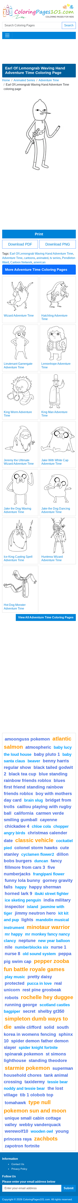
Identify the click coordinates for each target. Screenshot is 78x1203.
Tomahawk (15, 1102)
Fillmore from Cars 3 (25, 867)
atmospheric (38, 747)
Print (39, 234)
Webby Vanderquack (40, 1124)
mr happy (13, 934)
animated (42, 257)
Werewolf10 (16, 1131)
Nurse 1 (58, 947)
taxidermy (34, 1081)
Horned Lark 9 (18, 893)
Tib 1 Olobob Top (36, 1094)
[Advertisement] (39, 51)
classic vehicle (34, 840)
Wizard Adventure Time (19, 315)
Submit (68, 1188)
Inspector (14, 906)
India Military (57, 900)
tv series (55, 257)
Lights (27, 919)
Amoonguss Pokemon (27, 739)
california (23, 813)
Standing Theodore (48, 1060)
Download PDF (20, 244)
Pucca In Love (39, 983)
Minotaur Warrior (48, 927)
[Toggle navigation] (7, 35)
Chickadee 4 (17, 826)
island (32, 906)
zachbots (46, 1138)
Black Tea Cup (22, 773)
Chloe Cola (41, 826)
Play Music (15, 977)
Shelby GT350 (51, 1011)
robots (11, 997)
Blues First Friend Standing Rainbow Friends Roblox (34, 787)
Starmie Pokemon (27, 1068)
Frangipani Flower (49, 874)
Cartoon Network (21, 262)
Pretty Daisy (40, 976)
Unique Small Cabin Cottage (33, 1118)
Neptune (27, 940)
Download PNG (57, 244)
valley (11, 1124)
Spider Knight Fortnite (38, 1047)
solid (49, 1027)
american (40, 262)
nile (8, 947)
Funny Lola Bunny (22, 880)
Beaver (34, 761)
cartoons (29, 257)
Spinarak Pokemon (24, 1053)
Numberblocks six (31, 947)
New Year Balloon (54, 940)
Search (68, 25)
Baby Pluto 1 (47, 754)
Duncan (41, 861)
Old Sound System (39, 953)
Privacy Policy (19, 1168)
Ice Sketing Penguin (23, 900)
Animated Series (24, 80)
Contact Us (17, 1164)
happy (20, 887)
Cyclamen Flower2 (37, 854)
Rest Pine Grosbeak (41, 989)
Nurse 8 (12, 953)
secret (29, 1011)
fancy (56, 860)
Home (6, 80)
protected (14, 983)
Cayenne (48, 819)
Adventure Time (49, 80)
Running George (21, 1004)
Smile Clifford (27, 1027)
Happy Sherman (45, 886)
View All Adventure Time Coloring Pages (45, 617)
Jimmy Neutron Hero (35, 913)
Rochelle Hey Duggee (47, 997)
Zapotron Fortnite (22, 1145)
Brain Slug (33, 800)
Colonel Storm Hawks (36, 847)
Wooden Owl (42, 1131)
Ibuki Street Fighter (52, 893)
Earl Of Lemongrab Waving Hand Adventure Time (41, 253)
